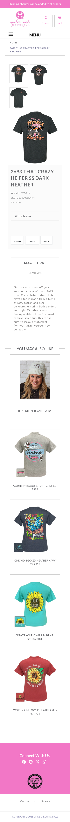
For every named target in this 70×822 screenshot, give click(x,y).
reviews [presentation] (35, 273)
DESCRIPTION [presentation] (34, 262)
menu (35, 35)
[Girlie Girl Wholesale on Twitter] (37, 760)
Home (13, 42)
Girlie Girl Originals (46, 816)
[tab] (35, 263)
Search (45, 801)
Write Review (23, 216)
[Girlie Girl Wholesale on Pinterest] (31, 760)
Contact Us (27, 801)
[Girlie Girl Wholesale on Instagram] (44, 760)
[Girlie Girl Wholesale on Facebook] (24, 760)
